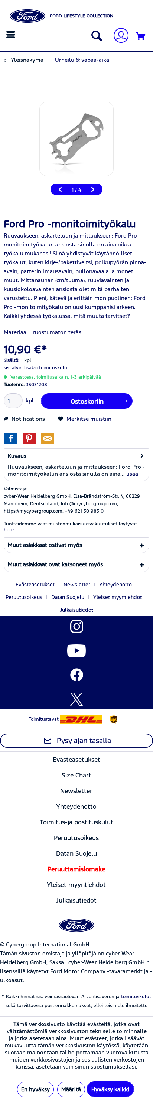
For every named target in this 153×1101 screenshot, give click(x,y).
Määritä (71, 1089)
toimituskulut (136, 997)
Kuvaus (17, 455)
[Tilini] (118, 36)
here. (9, 530)
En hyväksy (35, 1089)
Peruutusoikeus (24, 597)
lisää (131, 473)
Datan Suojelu (67, 597)
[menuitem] (11, 34)
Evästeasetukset (35, 584)
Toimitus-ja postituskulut (76, 822)
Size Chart (76, 775)
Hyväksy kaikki (110, 1089)
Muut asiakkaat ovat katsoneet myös (55, 564)
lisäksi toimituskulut (46, 368)
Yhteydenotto (115, 584)
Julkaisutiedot (76, 610)
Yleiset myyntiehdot (117, 597)
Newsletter (77, 584)
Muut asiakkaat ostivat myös (45, 544)
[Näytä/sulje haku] (95, 36)
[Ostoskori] (141, 36)
